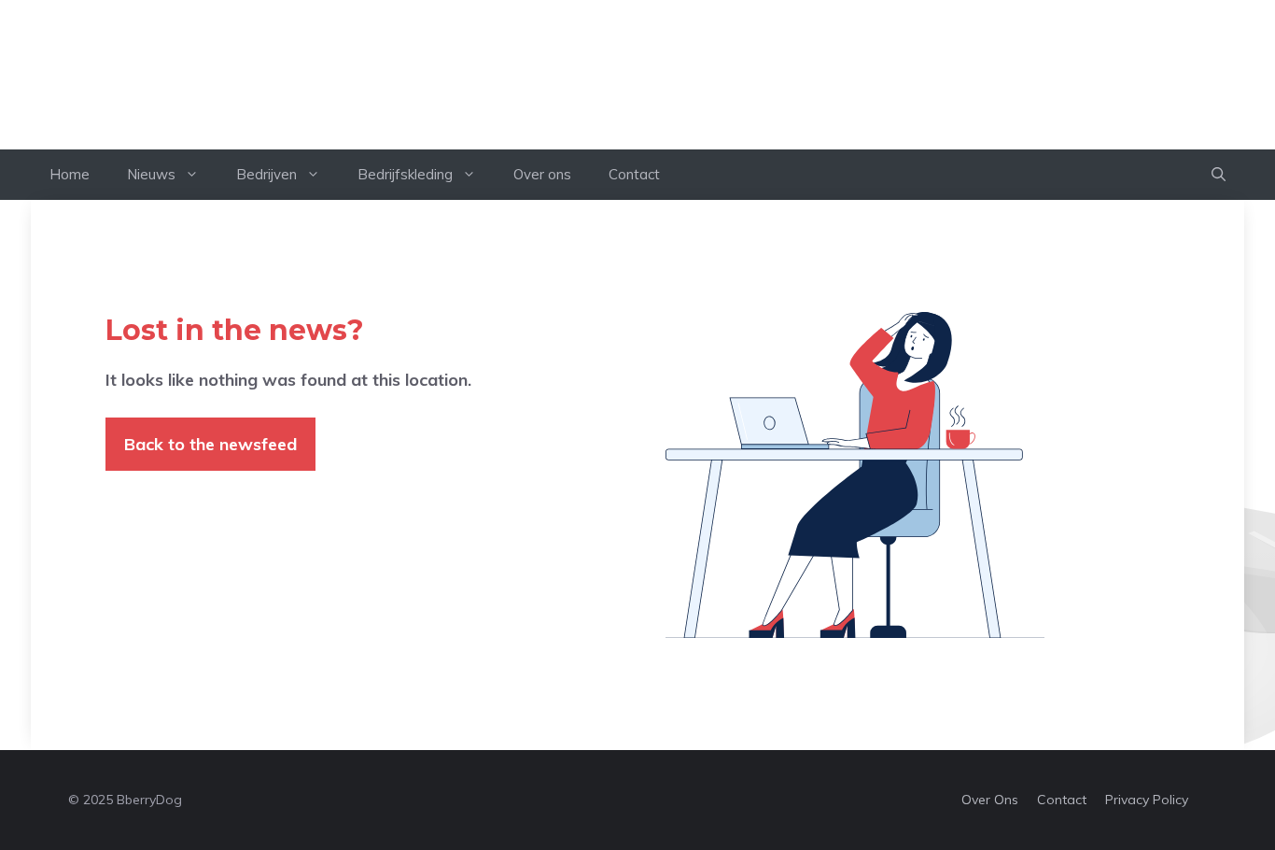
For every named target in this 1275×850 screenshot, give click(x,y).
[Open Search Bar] (1218, 174)
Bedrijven (266, 174)
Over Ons (989, 799)
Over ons (542, 174)
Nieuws (151, 174)
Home (69, 174)
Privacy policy (1146, 799)
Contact (634, 174)
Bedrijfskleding (405, 174)
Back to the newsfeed (210, 444)
